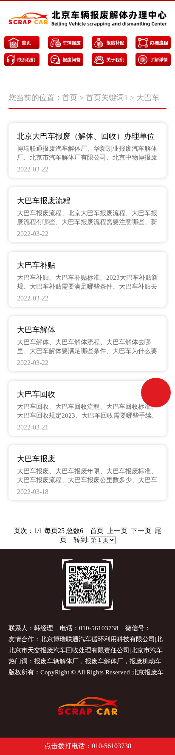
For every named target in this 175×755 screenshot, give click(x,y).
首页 (69, 97)
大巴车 (147, 97)
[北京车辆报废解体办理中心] (87, 18)
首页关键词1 (107, 97)
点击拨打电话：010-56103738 (87, 745)
